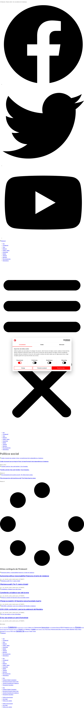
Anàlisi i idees (6, 250)
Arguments (5, 252)
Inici (4, 243)
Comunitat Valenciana (20, 627)
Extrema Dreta (6, 629)
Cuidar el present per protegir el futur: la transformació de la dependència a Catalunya (24, 461)
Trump (34, 631)
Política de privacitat (8, 697)
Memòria (5, 257)
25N (0, 627)
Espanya (66, 627)
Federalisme (11, 629)
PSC (11, 631)
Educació (58, 627)
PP (5, 631)
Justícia (43, 629)
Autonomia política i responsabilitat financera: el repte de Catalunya (24, 576)
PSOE (14, 631)
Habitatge (27, 629)
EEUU (62, 627)
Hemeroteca (6, 260)
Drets (50, 627)
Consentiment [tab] (22, 344)
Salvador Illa (20, 631)
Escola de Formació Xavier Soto (10, 681)
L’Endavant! (5, 245)
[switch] (34, 363)
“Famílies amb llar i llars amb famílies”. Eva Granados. (14, 470)
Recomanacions (6, 259)
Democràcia (45, 627)
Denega (23, 368)
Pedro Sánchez (70, 629)
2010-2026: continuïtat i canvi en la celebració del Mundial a (21, 609)
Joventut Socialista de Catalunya (11, 683)
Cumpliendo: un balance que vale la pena (14, 593)
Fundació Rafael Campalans (9, 680)
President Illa (8, 631)
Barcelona (6, 627)
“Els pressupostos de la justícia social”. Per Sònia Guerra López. (18, 478)
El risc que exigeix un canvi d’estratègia (14, 618)
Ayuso (3, 627)
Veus (4, 247)
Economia (53, 627)
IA (30, 629)
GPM (24, 629)
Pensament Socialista (8, 685)
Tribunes (5, 255)
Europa (78, 627)
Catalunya (12, 627)
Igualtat (33, 629)
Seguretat (27, 631)
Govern (20, 629)
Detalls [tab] (42, 344)
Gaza (17, 629)
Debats (4, 254)
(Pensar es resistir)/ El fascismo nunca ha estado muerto (20, 601)
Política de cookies (7, 700)
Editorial (5, 248)
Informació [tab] (61, 344)
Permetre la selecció (42, 368)
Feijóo (15, 629)
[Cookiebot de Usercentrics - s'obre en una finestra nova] (64, 340)
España (70, 627)
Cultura (29, 627)
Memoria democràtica (56, 629)
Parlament (64, 629)
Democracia (37, 627)
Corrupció (26, 627)
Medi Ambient (48, 629)
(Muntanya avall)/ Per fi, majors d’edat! (14, 584)
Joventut (40, 629)
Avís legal (5, 699)
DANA (33, 627)
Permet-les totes (61, 368)
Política (76, 629)
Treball (30, 631)
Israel (37, 629)
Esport (74, 627)
